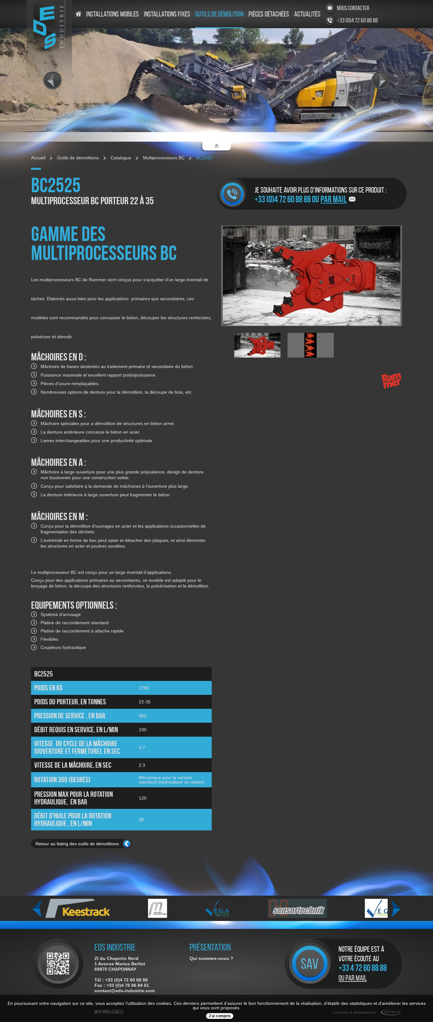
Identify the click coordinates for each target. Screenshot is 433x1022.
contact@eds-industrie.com (124, 990)
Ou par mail (353, 978)
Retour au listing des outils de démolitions (77, 843)
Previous (37, 909)
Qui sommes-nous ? (211, 958)
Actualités (307, 14)
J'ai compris (220, 1016)
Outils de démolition (219, 14)
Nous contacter (353, 7)
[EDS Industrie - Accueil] (47, 52)
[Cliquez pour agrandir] (58, 972)
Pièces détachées (269, 14)
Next (395, 909)
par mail (333, 199)
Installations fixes (167, 14)
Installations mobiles (112, 14)
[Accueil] (78, 19)
